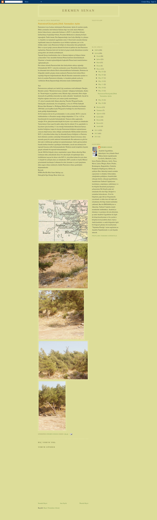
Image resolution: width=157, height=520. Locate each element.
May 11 (101, 84)
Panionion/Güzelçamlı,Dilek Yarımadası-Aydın (107, 94)
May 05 (101, 75)
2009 (96, 50)
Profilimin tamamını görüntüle (104, 235)
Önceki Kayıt (83, 503)
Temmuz (100, 110)
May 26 (101, 100)
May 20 (101, 87)
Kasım (99, 123)
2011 (96, 130)
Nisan (99, 66)
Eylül (99, 117)
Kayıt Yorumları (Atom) (51, 508)
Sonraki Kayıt (42, 503)
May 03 (101, 71)
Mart (98, 62)
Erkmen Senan (78, 10)
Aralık (99, 126)
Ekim (98, 120)
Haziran (99, 107)
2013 (96, 136)
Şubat (99, 59)
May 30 (101, 103)
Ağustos (99, 113)
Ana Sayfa (63, 503)
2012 (96, 133)
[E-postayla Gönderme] (71, 434)
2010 (96, 53)
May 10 (101, 81)
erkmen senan (106, 147)
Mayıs (99, 69)
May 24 (101, 91)
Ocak (98, 56)
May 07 (101, 78)
